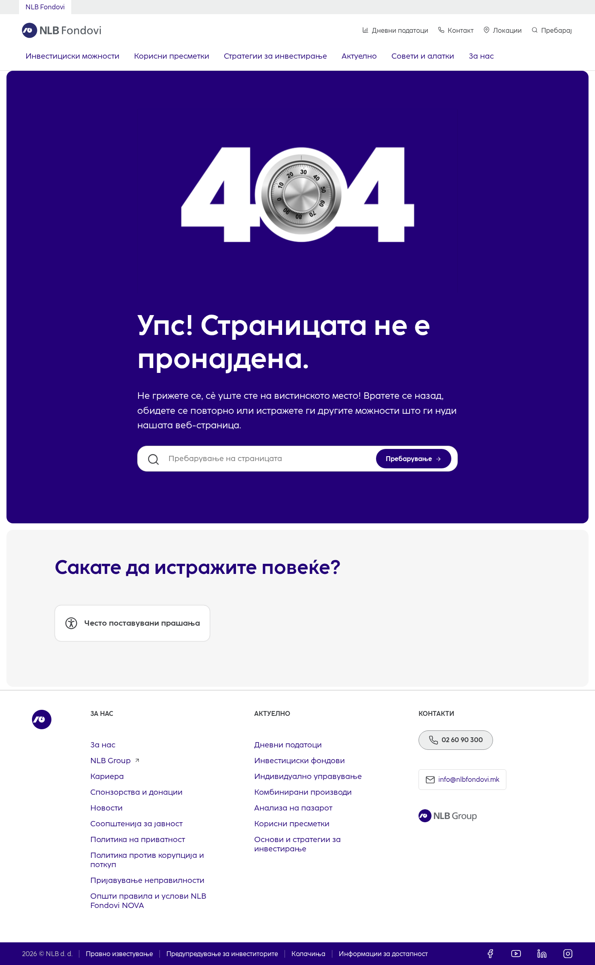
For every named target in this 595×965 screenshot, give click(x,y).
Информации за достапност (383, 954)
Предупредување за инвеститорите (222, 954)
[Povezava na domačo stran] (61, 30)
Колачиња (308, 954)
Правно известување (119, 954)
